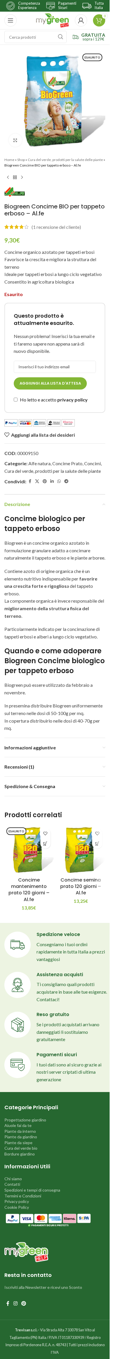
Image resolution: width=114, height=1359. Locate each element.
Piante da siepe (18, 1142)
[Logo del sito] (52, 19)
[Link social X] (37, 481)
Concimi (92, 463)
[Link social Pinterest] (45, 481)
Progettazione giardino (25, 1119)
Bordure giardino (19, 1153)
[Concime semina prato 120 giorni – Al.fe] (81, 849)
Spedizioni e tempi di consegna (32, 1190)
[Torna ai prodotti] (14, 177)
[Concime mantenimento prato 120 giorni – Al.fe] (28, 849)
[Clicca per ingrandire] (15, 140)
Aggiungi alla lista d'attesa (50, 383)
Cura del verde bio (20, 1148)
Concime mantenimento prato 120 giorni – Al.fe (28, 890)
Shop (21, 160)
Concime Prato (67, 463)
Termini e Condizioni (22, 1195)
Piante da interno (20, 1131)
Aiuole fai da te (18, 1125)
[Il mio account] (81, 20)
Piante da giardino (20, 1136)
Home (9, 160)
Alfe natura (39, 463)
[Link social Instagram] (15, 1303)
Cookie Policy (16, 1207)
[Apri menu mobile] (10, 20)
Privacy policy (16, 1201)
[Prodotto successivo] (21, 177)
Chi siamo (13, 1178)
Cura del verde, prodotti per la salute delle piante (65, 160)
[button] (97, 843)
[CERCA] (60, 37)
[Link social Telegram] (66, 481)
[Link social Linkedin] (52, 481)
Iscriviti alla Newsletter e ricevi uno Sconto (43, 1287)
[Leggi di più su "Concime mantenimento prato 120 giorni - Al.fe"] (45, 843)
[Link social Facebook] (29, 481)
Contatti (12, 1184)
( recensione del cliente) (56, 227)
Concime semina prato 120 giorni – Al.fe (80, 886)
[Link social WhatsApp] (59, 481)
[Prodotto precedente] (7, 177)
